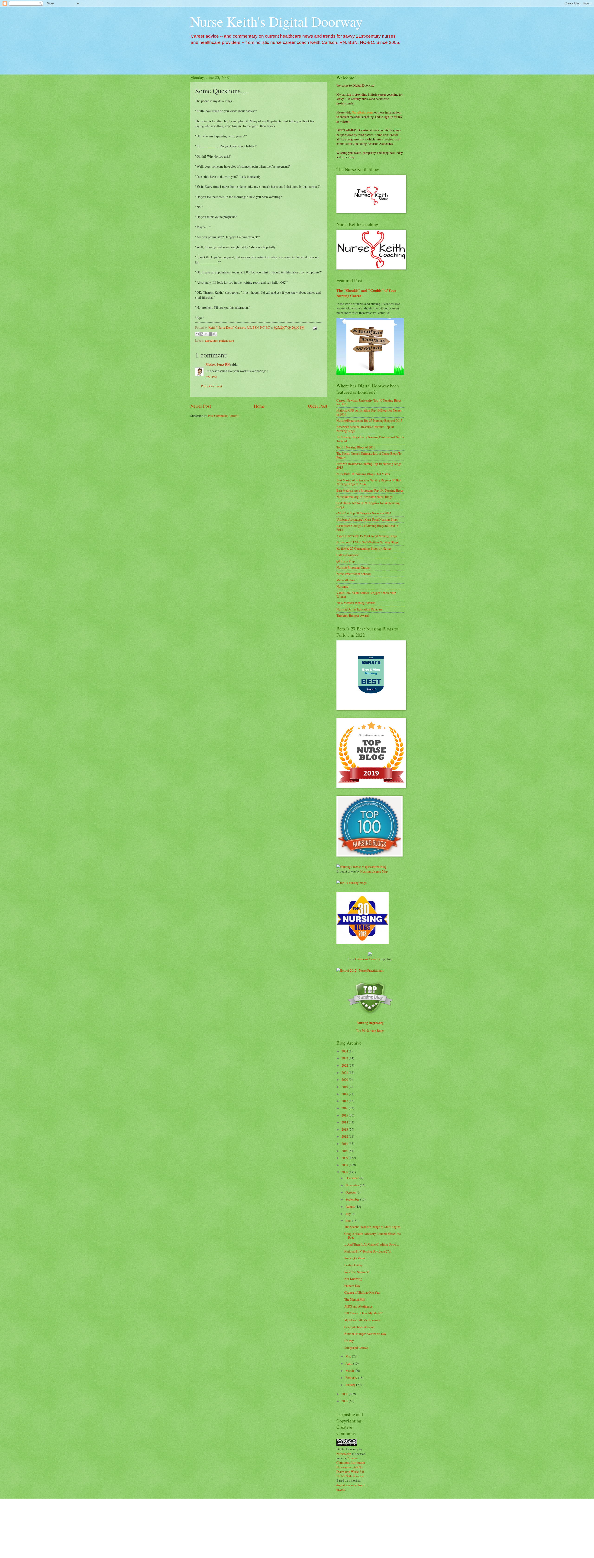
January (350, 1385)
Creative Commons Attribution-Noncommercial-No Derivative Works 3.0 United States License (351, 1467)
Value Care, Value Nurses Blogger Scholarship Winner (366, 595)
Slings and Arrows (356, 1347)
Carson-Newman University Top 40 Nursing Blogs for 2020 (368, 402)
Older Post (317, 406)
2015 (345, 1115)
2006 (345, 1394)
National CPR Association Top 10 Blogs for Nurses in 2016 (369, 412)
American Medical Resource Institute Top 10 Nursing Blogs (365, 429)
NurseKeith (343, 1453)
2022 (345, 1065)
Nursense (342, 586)
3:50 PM (211, 377)
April (349, 1363)
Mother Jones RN (218, 364)
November (352, 1185)
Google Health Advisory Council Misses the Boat (372, 1235)
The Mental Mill (354, 1299)
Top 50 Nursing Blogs (370, 1030)
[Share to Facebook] (210, 334)
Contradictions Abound (359, 1327)
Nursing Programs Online (353, 567)
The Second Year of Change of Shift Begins (372, 1226)
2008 (345, 1165)
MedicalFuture (345, 580)
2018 (345, 1094)
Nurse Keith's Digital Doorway (276, 21)
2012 (345, 1136)
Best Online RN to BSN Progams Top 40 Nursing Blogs (368, 505)
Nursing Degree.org (370, 1022)
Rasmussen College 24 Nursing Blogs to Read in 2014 (367, 527)
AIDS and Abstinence (358, 1306)
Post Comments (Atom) (223, 415)
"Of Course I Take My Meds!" (363, 1313)
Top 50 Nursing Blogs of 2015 (355, 447)
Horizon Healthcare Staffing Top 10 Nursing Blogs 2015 (368, 465)
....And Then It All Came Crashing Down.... (371, 1244)
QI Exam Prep (345, 561)
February (351, 1377)
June (348, 1220)
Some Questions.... (356, 1258)
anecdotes (211, 340)
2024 (345, 1051)
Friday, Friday (353, 1265)
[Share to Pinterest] (215, 334)
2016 (345, 1108)
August (350, 1206)
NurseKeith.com (362, 112)
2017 (345, 1101)
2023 (345, 1058)
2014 (345, 1122)
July (348, 1213)
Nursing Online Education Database (359, 609)
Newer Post (200, 406)
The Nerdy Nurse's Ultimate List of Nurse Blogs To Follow (369, 455)
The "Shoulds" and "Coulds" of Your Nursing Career (366, 293)
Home (259, 406)
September (352, 1199)
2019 (345, 1086)
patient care (226, 340)
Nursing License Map (374, 871)
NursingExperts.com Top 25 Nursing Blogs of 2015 (369, 420)
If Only (349, 1340)
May (348, 1356)
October (351, 1192)
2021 (345, 1072)
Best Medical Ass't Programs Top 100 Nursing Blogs (370, 490)
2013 (345, 1129)
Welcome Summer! (356, 1272)
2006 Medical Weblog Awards (355, 602)
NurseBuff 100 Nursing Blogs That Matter (363, 474)
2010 (345, 1151)
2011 (345, 1143)
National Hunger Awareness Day (365, 1333)
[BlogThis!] (201, 334)
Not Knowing (353, 1278)
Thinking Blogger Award (352, 615)
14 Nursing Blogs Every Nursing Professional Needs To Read (370, 439)
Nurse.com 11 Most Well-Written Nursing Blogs (367, 542)
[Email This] (197, 334)
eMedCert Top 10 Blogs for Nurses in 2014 (363, 513)
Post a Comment (211, 386)
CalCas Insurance (347, 555)
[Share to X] (206, 334)
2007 (345, 1172)
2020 (345, 1079)
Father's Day (352, 1285)
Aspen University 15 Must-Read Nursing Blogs (366, 536)
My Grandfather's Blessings (362, 1320)
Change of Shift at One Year (362, 1292)
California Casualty (367, 959)
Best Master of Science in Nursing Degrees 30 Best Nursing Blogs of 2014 (368, 482)
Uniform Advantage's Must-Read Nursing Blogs (367, 519)
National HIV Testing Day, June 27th (367, 1251)
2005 (345, 1401)
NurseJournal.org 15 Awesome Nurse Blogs (364, 496)
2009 (345, 1158)
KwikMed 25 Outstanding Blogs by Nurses (363, 548)
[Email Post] (314, 327)
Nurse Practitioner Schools (353, 573)
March (350, 1370)
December (352, 1178)
